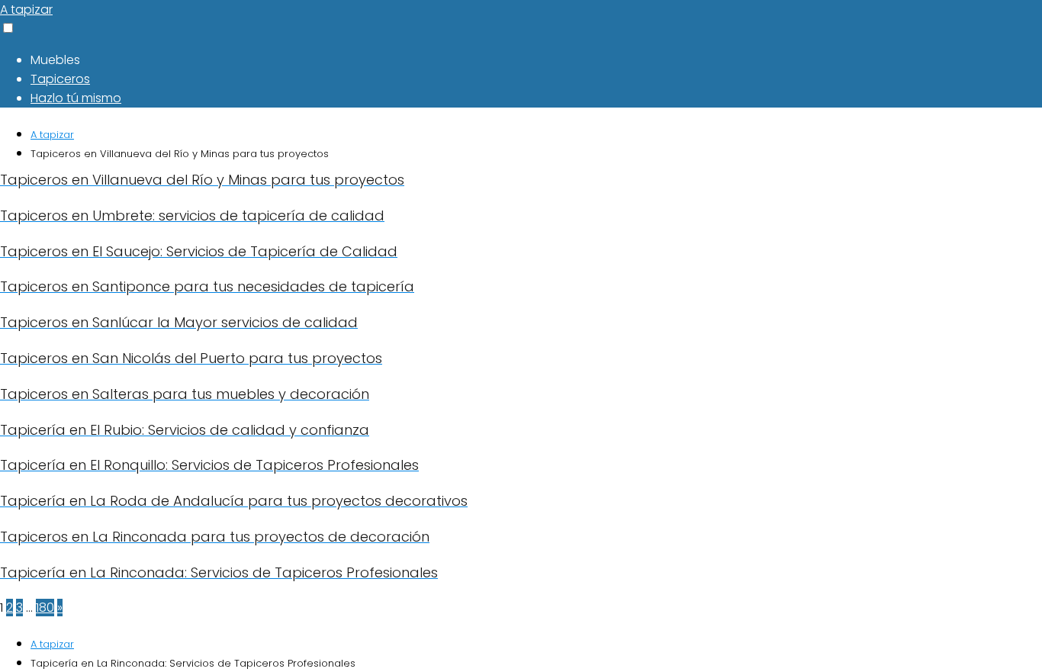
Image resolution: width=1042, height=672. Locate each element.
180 (45, 607)
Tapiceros (60, 79)
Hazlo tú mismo (76, 98)
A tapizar (26, 9)
